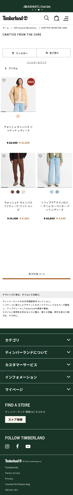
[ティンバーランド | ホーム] (15, 17)
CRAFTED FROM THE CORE (54, 28)
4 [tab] (42, 9)
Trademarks (11, 467)
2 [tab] (35, 9)
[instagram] (7, 446)
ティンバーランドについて (26, 352)
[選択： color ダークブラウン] (18, 192)
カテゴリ (12, 339)
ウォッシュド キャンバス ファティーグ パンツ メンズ (18, 206)
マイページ (14, 389)
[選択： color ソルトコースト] (57, 192)
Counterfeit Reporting (17, 484)
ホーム (6, 28)
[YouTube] (28, 446)
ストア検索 (15, 419)
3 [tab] (39, 9)
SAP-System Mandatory (25, 28)
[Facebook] (17, 446)
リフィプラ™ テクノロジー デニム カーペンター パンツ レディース (54, 206)
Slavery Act (11, 489)
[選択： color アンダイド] (23, 192)
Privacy (9, 478)
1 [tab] (32, 9)
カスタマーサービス (21, 364)
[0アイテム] (56, 17)
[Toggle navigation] (66, 18)
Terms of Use (12, 473)
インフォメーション (21, 377)
